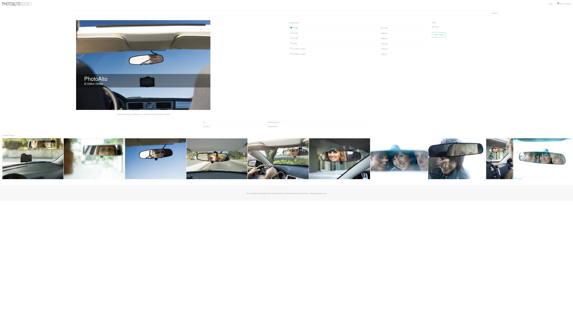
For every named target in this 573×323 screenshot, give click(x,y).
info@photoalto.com (317, 193)
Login (550, 3)
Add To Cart (439, 34)
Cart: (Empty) (565, 3)
